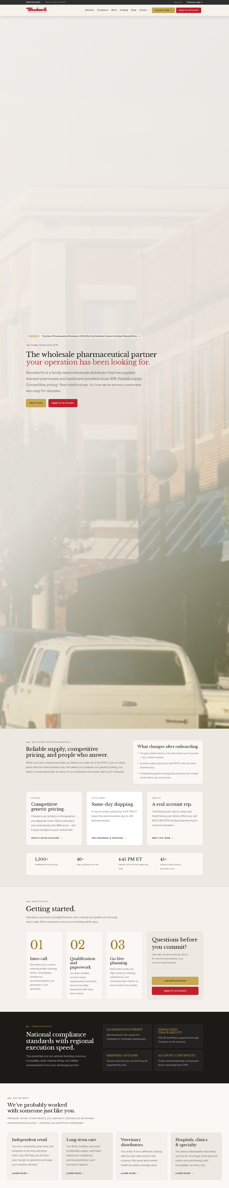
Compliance (102, 10)
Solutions (89, 10)
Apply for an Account (188, 10)
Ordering (124, 10)
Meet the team (161, 838)
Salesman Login (193, 2)
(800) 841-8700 (33, 2)
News (133, 10)
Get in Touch (36, 403)
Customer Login (162, 10)
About (114, 10)
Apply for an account (45, 838)
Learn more (20, 1173)
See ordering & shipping (107, 838)
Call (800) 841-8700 (175, 981)
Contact (143, 10)
